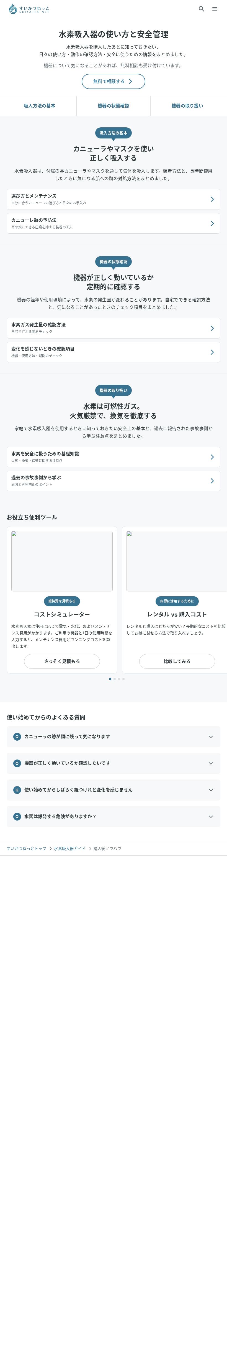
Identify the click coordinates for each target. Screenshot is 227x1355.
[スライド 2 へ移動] (115, 679)
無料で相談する (109, 81)
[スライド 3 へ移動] (119, 679)
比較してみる (177, 661)
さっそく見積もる (62, 661)
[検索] (201, 8)
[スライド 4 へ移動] (123, 679)
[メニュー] (214, 8)
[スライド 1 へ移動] (110, 679)
